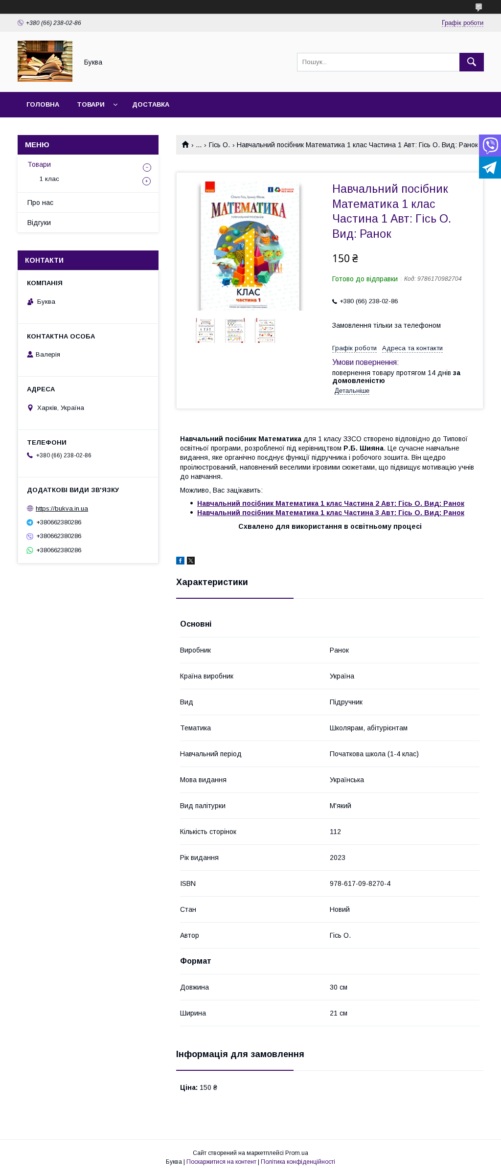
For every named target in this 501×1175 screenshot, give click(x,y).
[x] (191, 562)
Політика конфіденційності (298, 1161)
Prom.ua (296, 1153)
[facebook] (180, 562)
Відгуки (39, 222)
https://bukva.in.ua (62, 508)
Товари (91, 104)
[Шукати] (471, 62)
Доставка (150, 104)
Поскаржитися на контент (221, 1161)
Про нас (40, 202)
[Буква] (45, 79)
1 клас (49, 178)
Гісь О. (219, 145)
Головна (42, 104)
